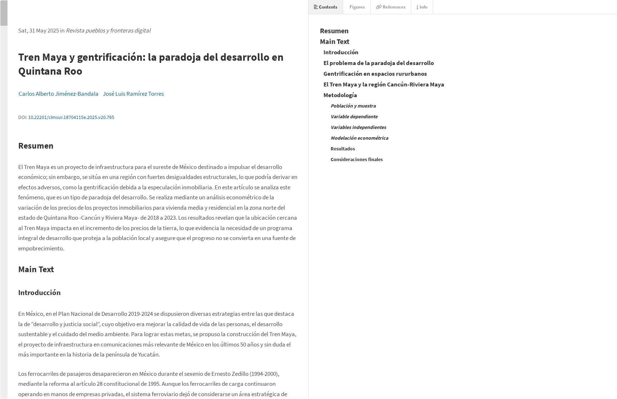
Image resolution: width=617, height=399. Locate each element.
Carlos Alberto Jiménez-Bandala (59, 94)
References (394, 7)
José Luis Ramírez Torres (133, 94)
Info (422, 7)
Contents (327, 7)
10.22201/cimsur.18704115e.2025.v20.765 (71, 117)
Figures (356, 7)
